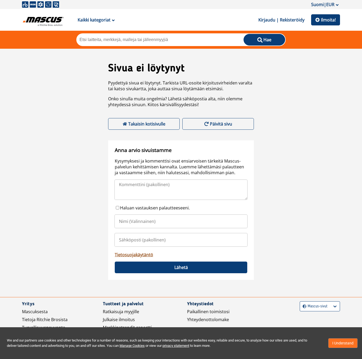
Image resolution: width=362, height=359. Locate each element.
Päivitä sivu (221, 124)
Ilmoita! (328, 20)
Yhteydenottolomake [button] (208, 319)
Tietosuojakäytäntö (134, 255)
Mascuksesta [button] (35, 312)
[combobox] (303, 306)
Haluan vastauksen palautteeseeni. (155, 208)
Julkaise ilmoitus (119, 319)
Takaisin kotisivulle (146, 124)
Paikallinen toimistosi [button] (208, 312)
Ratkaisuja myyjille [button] (121, 312)
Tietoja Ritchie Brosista (45, 319)
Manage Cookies (132, 346)
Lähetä (181, 267)
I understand (343, 343)
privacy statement (175, 346)
